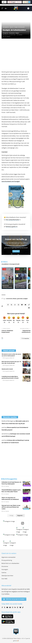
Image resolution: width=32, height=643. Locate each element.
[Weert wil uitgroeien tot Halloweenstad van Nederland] (26, 499)
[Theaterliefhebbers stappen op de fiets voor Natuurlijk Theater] (26, 491)
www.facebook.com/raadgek (11, 181)
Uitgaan (17, 33)
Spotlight (26, 508)
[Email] (25, 304)
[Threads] (17, 607)
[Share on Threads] (18, 304)
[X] (5, 607)
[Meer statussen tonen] (29, 2)
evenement (9, 298)
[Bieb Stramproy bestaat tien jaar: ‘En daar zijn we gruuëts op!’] (26, 364)
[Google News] (10, 607)
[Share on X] (11, 304)
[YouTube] (7, 607)
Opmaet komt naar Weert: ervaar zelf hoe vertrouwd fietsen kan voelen (11, 507)
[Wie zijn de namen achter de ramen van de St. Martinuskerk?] (26, 356)
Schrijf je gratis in (11, 226)
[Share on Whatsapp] (14, 304)
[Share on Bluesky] (21, 304)
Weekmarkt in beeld (7, 369)
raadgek (25, 298)
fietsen (15, 298)
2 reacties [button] (26, 338)
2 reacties (20, 34)
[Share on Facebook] (7, 304)
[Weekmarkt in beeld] (26, 371)
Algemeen (6, 33)
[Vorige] (3, 278)
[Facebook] (2, 607)
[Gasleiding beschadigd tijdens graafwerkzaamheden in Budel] (26, 379)
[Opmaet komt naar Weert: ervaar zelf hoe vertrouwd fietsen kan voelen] (26, 507)
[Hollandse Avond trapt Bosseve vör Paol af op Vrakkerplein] (26, 483)
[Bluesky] (20, 607)
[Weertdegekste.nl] (16, 8)
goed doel (20, 298)
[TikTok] (23, 607)
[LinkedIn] (15, 607)
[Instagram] (12, 607)
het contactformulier (12, 220)
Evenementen (12, 33)
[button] (3, 8)
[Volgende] (28, 278)
